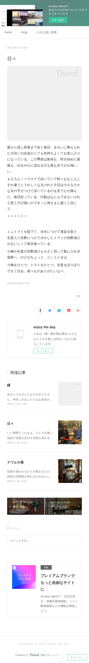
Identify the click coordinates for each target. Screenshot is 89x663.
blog (24, 32)
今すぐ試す (58, 20)
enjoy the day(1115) (18, 283)
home (8, 32)
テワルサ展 (15, 462)
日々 (10, 423)
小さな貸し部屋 (47, 32)
